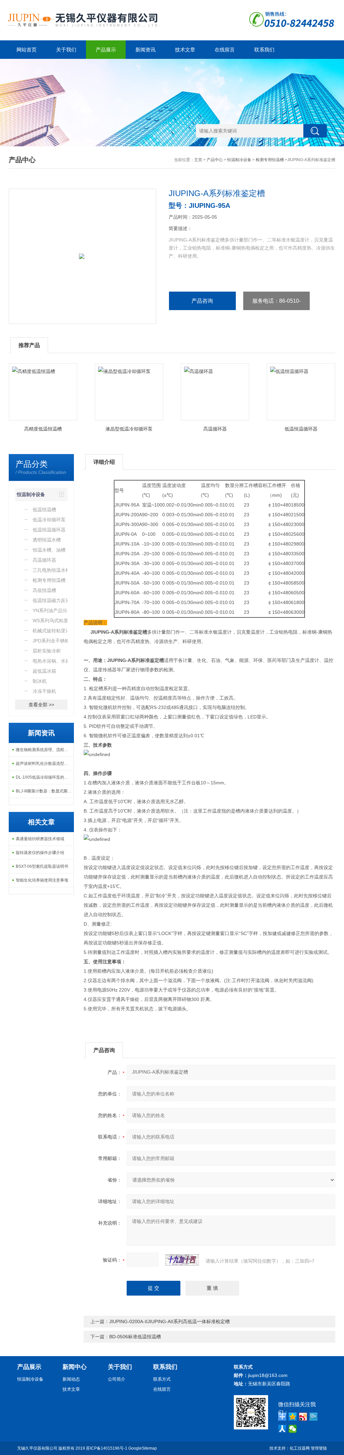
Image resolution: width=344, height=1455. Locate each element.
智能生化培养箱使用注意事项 (42, 880)
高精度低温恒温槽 (43, 429)
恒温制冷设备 (239, 159)
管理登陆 (319, 1448)
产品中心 (215, 159)
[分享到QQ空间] (293, 1417)
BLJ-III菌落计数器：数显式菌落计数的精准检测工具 (45, 791)
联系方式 (162, 1379)
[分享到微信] (293, 1429)
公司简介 (116, 1379)
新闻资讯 (145, 49)
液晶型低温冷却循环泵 (129, 429)
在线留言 (225, 49)
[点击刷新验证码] (182, 1260)
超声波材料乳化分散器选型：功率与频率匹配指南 (45, 763)
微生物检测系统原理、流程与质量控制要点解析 (45, 749)
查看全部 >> (41, 704)
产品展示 (106, 49)
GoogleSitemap (142, 1448)
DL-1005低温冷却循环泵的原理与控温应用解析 (45, 777)
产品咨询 (202, 301)
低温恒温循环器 (301, 429)
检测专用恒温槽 (270, 159)
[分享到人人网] (282, 1429)
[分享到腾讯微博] (313, 1417)
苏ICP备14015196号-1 (106, 1448)
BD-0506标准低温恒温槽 (135, 1336)
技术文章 (185, 49)
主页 (198, 159)
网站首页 (26, 49)
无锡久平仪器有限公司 (37, 1448)
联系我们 (264, 49)
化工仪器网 (300, 1448)
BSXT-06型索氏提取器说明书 (42, 866)
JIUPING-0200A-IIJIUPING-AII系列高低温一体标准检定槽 (169, 1321)
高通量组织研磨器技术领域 (40, 838)
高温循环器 (215, 429)
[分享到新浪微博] (303, 1417)
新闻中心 (74, 1367)
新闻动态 (71, 1379)
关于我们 (66, 49)
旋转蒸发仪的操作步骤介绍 (40, 852)
